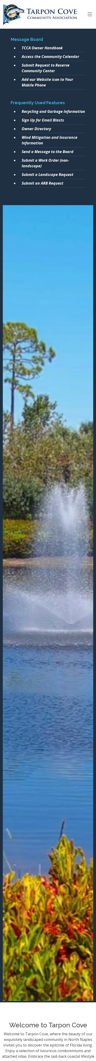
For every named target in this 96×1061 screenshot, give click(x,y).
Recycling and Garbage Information (53, 111)
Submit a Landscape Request (47, 174)
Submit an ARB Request (42, 183)
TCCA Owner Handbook (42, 47)
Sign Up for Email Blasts (43, 120)
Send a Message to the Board (47, 151)
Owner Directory (36, 128)
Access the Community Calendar (50, 56)
